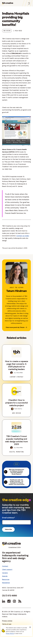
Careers (5, 573)
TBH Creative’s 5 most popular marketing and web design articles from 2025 (16, 440)
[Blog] (19, 601)
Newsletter (6, 583)
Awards (4, 576)
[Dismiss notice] (30, 627)
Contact (5, 566)
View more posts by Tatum (15, 327)
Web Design (7, 30)
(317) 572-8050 (9, 595)
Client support (7, 569)
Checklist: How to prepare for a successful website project (16, 403)
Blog (16, 464)
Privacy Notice (10, 633)
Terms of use (6, 624)
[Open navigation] (29, 3)
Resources (5, 579)
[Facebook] (9, 601)
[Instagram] (14, 601)
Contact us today (22, 236)
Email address (8, 518)
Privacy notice (7, 621)
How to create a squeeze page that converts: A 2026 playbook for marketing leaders (16, 365)
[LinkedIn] (3, 601)
